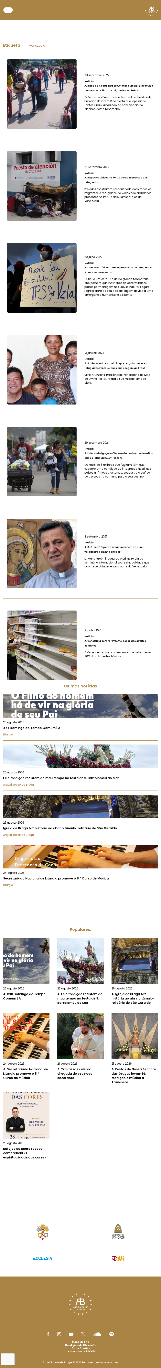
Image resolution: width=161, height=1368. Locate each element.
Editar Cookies (80, 1348)
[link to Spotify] (111, 1334)
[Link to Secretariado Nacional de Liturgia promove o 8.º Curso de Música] (80, 868)
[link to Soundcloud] (97, 1334)
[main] (80, 605)
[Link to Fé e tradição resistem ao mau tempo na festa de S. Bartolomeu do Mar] (80, 768)
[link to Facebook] (48, 1334)
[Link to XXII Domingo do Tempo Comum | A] (80, 717)
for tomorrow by (80, 1351)
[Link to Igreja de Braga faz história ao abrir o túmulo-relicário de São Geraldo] (80, 818)
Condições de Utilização (80, 1345)
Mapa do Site (80, 1342)
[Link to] (80, 94)
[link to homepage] (151, 10)
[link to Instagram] (59, 1334)
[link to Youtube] (71, 1334)
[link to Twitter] (83, 1334)
